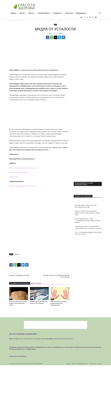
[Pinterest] (93, 17)
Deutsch (30, 339)
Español (54, 339)
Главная (13, 13)
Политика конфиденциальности (80, 363)
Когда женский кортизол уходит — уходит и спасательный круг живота (18, 303)
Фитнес (22, 13)
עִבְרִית (34, 339)
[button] (100, 13)
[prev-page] (10, 308)
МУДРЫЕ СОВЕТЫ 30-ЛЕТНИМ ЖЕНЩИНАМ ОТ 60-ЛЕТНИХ (56, 276)
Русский (49, 339)
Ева (50, 33)
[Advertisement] (39, 56)
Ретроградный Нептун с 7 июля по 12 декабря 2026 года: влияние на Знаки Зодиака (87, 220)
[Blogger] (81, 17)
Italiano (38, 339)
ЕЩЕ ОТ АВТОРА (36, 283)
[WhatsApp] (51, 37)
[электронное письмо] (55, 37)
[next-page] (13, 308)
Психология (69, 13)
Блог (55, 24)
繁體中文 (11, 339)
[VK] (63, 37)
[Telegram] (96, 17)
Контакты (99, 363)
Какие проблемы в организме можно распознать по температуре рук (59, 303)
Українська (69, 339)
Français (25, 339)
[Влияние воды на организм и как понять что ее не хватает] (39, 293)
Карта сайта (93, 363)
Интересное (57, 13)
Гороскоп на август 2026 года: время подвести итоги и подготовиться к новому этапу (87, 213)
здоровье (16, 254)
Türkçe (64, 339)
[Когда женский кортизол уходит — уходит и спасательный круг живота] (18, 293)
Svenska (59, 339)
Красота (31, 13)
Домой (11, 21)
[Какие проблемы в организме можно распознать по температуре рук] (60, 293)
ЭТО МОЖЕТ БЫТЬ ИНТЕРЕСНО (19, 283)
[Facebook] (84, 17)
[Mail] (90, 17)
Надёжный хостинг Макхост (18, 356)
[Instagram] (87, 17)
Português (43, 339)
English (16, 339)
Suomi (20, 339)
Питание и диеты (44, 13)
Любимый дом (81, 13)
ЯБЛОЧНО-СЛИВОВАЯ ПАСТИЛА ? (19, 275)
